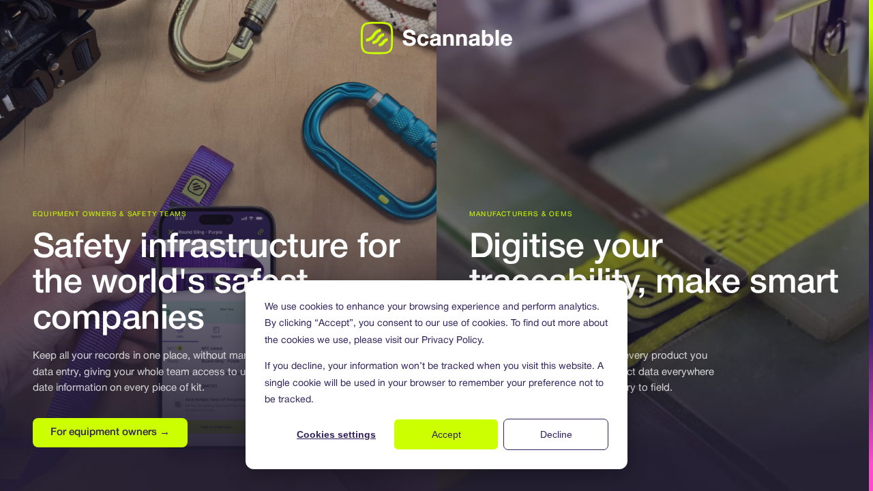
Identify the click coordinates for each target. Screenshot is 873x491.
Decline (556, 434)
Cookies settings (336, 434)
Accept (446, 434)
